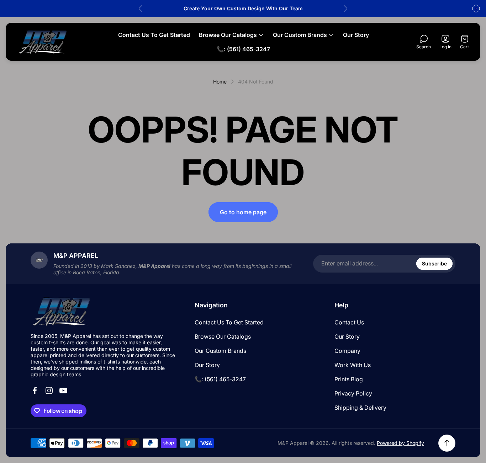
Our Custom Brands (220, 350)
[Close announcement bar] (476, 8)
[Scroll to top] (446, 443)
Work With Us (352, 364)
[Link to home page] (63, 311)
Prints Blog (348, 379)
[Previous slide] (140, 8)
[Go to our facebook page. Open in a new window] (35, 390)
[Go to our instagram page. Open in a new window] (49, 390)
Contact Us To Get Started (229, 322)
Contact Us (349, 322)
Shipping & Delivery (360, 407)
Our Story (207, 364)
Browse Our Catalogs (223, 336)
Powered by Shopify (400, 443)
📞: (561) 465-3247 (220, 379)
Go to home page (243, 212)
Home (220, 82)
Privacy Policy (353, 393)
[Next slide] (345, 8)
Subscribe (434, 263)
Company (347, 350)
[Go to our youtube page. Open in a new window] (63, 390)
